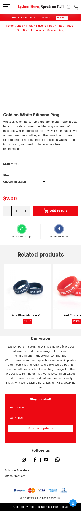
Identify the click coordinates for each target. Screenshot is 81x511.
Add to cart (58, 211)
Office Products (15, 476)
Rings (29, 26)
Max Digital (60, 507)
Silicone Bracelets (17, 470)
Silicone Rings (45, 26)
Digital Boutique (39, 507)
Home (10, 26)
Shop (19, 26)
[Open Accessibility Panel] (73, 503)
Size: (6, 175)
